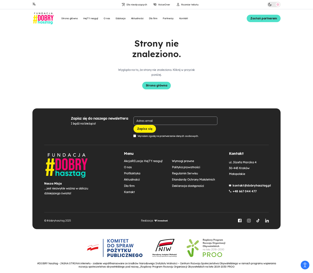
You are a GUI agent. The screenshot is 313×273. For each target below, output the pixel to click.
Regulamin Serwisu (185, 173)
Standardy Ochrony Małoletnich (193, 179)
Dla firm (153, 18)
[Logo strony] (43, 18)
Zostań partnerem (263, 18)
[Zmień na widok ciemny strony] (270, 4)
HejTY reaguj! (90, 18)
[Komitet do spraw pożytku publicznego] (156, 260)
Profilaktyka (132, 173)
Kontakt (183, 18)
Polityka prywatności (186, 167)
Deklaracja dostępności (188, 186)
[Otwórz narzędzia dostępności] (305, 265)
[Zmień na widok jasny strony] (278, 4)
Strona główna (69, 18)
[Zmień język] (34, 4)
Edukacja (120, 18)
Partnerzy (168, 18)
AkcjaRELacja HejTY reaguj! (143, 161)
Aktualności (137, 18)
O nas (107, 18)
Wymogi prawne (183, 161)
